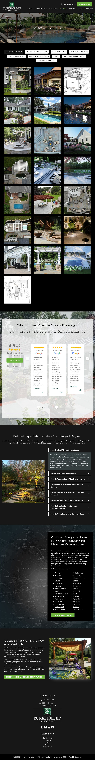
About (79, 9)
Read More (37, 388)
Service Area (40, 9)
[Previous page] (38, 407)
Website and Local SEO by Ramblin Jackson (65, 757)
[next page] (87, 358)
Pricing (72, 9)
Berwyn (58, 575)
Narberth (76, 591)
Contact (89, 9)
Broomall (76, 575)
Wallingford (59, 607)
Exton (75, 581)
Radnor (76, 596)
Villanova (76, 604)
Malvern (76, 589)
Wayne (76, 607)
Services (52, 9)
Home (29, 9)
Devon (57, 581)
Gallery (63, 9)
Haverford (59, 586)
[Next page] (56, 407)
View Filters (14, 366)
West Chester (60, 609)
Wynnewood (78, 609)
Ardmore (58, 573)
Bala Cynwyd (78, 573)
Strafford (76, 602)
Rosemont (59, 599)
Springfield (77, 599)
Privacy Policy (43, 757)
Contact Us (47, 747)
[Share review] (43, 393)
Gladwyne (59, 583)
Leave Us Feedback (15, 360)
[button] (46, 9)
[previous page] (27, 358)
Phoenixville (59, 596)
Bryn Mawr (59, 578)
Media (57, 591)
